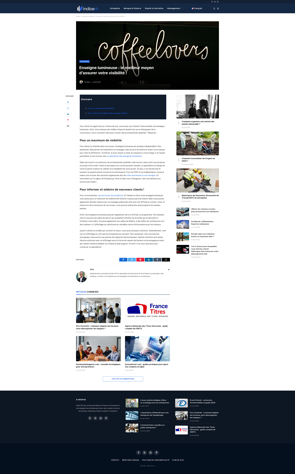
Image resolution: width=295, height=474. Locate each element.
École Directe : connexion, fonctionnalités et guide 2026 (202, 401)
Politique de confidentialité (155, 460)
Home (78, 16)
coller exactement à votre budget (140, 175)
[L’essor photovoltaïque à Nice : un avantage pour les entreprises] (132, 403)
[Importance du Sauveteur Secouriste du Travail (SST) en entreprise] (197, 180)
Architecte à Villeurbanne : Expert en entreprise (202, 222)
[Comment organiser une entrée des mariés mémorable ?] (197, 107)
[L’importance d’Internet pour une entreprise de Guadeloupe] (132, 415)
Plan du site (178, 460)
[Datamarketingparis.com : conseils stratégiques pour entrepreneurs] (98, 348)
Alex (88, 82)
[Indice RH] (87, 8)
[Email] (68, 125)
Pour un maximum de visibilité (101, 108)
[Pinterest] (68, 120)
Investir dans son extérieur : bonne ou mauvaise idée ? (203, 235)
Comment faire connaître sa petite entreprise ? (152, 426)
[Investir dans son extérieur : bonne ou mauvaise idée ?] (182, 236)
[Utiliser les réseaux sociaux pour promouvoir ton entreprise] (182, 212)
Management (173, 8)
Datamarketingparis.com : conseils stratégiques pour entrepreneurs (98, 365)
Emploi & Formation (154, 8)
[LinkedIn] (68, 114)
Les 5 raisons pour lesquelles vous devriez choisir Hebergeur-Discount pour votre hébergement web (204, 250)
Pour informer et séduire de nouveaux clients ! (108, 113)
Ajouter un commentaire (123, 379)
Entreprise (115, 8)
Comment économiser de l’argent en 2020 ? (198, 159)
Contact (115, 460)
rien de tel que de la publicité (110, 195)
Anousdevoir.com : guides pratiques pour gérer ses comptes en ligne (146, 365)
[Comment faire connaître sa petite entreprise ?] (132, 428)
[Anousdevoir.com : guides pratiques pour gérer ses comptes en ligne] (147, 348)
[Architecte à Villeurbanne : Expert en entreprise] (182, 224)
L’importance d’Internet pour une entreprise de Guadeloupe (154, 413)
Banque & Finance (132, 8)
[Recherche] (218, 8)
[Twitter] (68, 108)
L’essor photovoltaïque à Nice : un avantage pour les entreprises (154, 401)
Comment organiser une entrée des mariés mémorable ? (198, 122)
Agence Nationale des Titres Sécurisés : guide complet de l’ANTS (146, 327)
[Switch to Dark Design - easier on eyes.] (214, 8)
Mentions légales (130, 460)
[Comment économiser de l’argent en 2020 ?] (197, 144)
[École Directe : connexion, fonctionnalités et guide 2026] (181, 403)
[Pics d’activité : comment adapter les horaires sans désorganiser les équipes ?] (98, 310)
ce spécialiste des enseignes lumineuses (124, 156)
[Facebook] (68, 102)
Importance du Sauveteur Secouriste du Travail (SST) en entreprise (200, 196)
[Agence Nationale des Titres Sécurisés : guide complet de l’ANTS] (147, 310)
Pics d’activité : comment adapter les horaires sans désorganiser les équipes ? (97, 327)
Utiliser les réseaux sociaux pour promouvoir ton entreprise (205, 210)
